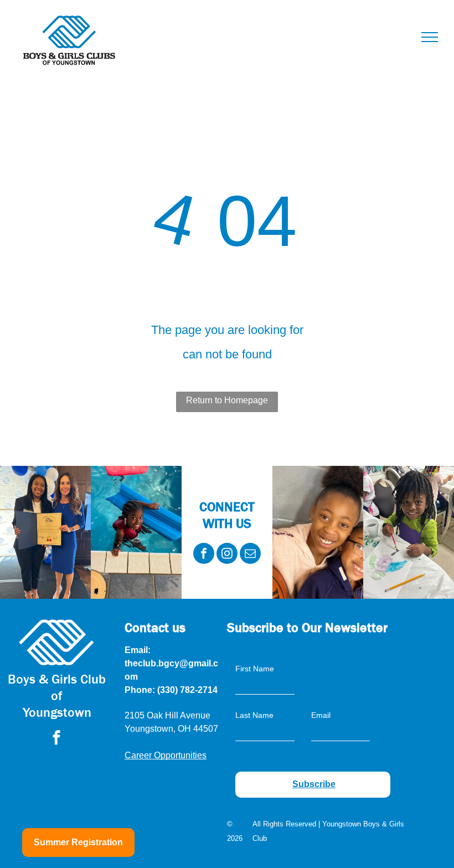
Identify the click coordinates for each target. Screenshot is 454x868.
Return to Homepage (227, 400)
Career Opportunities (166, 755)
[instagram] (227, 555)
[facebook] (203, 555)
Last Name (254, 715)
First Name (254, 668)
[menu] (429, 37)
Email (321, 715)
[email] (250, 555)
